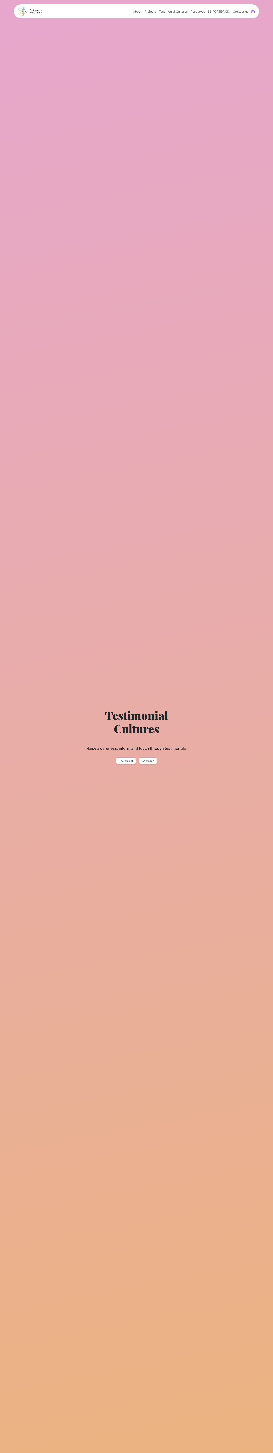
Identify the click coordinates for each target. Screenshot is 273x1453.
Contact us (240, 11)
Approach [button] (148, 760)
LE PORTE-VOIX (219, 11)
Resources (198, 11)
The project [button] (126, 760)
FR (253, 11)
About (137, 11)
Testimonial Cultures (173, 11)
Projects (150, 11)
